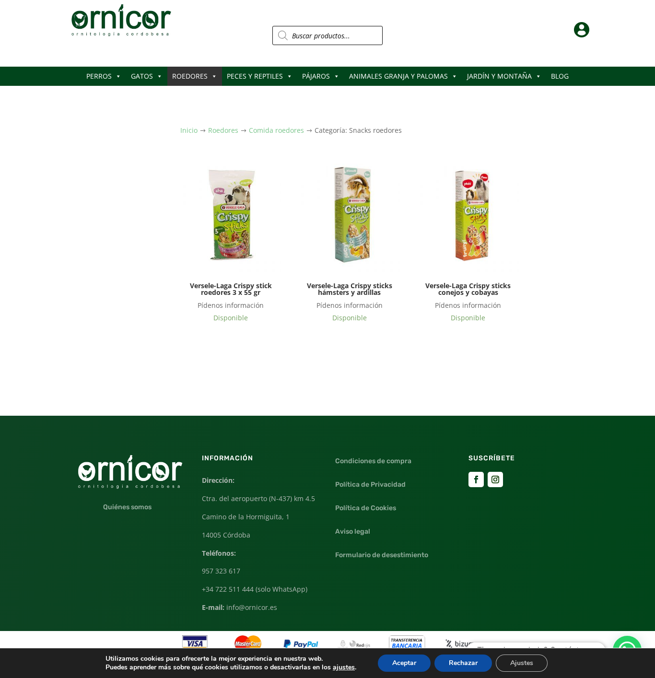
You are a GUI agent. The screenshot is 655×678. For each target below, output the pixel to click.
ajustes (344, 667)
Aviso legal (352, 531)
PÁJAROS (316, 76)
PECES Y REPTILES (255, 76)
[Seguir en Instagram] (495, 479)
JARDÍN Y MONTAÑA (499, 76)
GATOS (142, 76)
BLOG (560, 76)
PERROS (99, 76)
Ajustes (521, 662)
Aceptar (404, 662)
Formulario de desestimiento (381, 555)
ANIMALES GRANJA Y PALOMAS (398, 76)
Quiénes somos (127, 507)
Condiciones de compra (373, 461)
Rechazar (463, 662)
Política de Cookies (365, 508)
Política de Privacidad (370, 484)
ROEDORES (190, 76)
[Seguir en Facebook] (476, 479)
